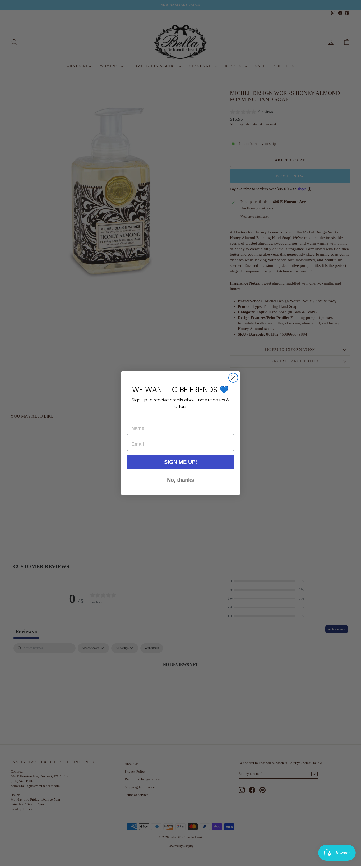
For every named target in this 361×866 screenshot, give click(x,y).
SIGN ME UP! (180, 462)
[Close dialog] (233, 377)
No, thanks (180, 480)
